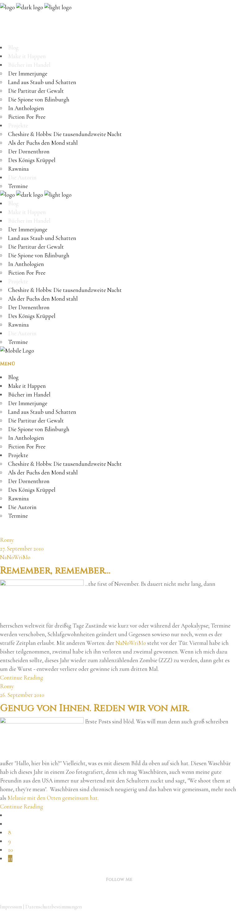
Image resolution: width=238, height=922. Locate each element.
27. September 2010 (22, 548)
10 (10, 849)
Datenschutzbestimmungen (53, 906)
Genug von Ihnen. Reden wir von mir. (94, 708)
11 (10, 858)
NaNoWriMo (15, 557)
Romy (7, 539)
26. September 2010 (22, 694)
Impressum (11, 906)
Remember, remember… (55, 570)
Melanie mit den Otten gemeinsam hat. (52, 797)
